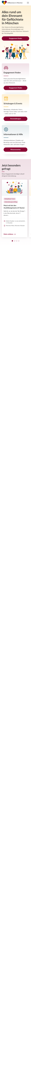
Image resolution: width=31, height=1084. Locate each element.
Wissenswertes (15, 149)
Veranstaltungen (15, 119)
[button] (12, 240)
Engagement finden (15, 38)
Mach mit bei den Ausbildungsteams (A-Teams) (14, 207)
